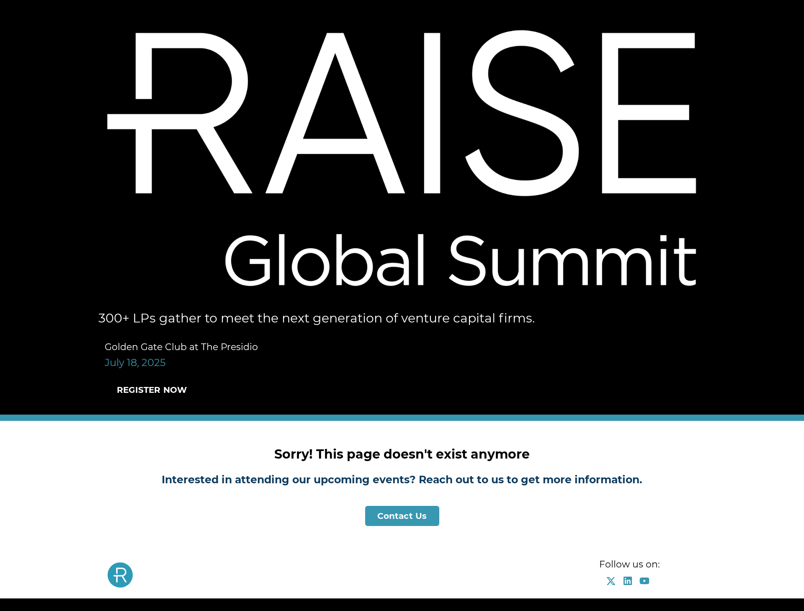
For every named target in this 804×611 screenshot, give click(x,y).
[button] (613, 584)
